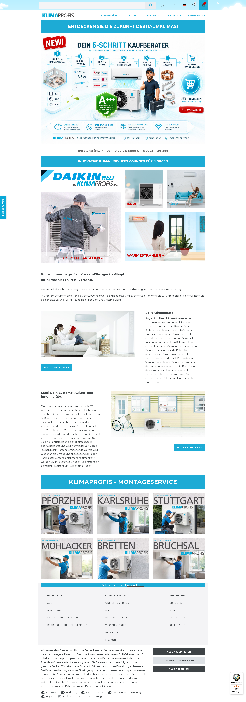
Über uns (175, 603)
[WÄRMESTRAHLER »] (165, 236)
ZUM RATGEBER (3, 207)
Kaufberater (196, 15)
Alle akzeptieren (179, 652)
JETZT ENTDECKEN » (56, 367)
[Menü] (241, 674)
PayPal (50, 696)
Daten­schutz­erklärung (98, 686)
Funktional (69, 696)
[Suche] (150, 5)
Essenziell (51, 692)
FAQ (107, 610)
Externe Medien (95, 692)
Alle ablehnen (179, 669)
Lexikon (110, 640)
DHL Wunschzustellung (127, 692)
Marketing (72, 692)
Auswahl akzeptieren (179, 660)
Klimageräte (109, 15)
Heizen (132, 15)
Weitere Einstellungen (91, 696)
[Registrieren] (174, 5)
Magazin (175, 610)
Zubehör (151, 15)
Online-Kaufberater (119, 603)
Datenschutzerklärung (63, 617)
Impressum (54, 610)
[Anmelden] (163, 5)
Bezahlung (112, 632)
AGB (49, 603)
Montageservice (116, 617)
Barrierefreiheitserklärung (67, 625)
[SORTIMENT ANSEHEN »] (81, 227)
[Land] (184, 5)
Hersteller (174, 15)
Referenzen (177, 625)
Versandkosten (135, 585)
